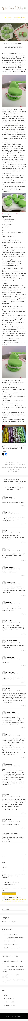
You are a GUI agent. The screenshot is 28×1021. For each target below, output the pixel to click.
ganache (20, 464)
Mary (7, 530)
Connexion (6, 995)
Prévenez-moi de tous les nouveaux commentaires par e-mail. (11, 883)
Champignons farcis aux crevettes (12, 948)
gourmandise (10, 467)
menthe (22, 467)
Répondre (23, 505)
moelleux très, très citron (10, 934)
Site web (4, 867)
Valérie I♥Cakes (10, 712)
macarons (17, 467)
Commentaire (6, 841)
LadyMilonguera (10, 567)
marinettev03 (10, 672)
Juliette (8, 734)
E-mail (4, 862)
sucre (17, 471)
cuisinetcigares (10, 582)
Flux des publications (9, 998)
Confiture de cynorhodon (17, 966)
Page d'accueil (7, 17)
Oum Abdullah (10, 657)
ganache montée (13, 466)
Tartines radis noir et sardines (11, 479)
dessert (16, 464)
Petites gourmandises (19, 17)
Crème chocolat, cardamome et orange (14, 937)
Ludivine (8, 602)
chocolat (11, 464)
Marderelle (9, 512)
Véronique (19, 1016)
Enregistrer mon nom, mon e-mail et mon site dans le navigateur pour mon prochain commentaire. (13, 875)
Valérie (8, 688)
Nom (3, 857)
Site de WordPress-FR (9, 1005)
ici (9, 129)
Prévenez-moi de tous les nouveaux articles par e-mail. (14, 889)
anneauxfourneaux (11, 640)
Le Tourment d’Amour (9, 941)
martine (8, 819)
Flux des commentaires (9, 1002)
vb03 (7, 549)
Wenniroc (9, 620)
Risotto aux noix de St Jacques (11, 944)
